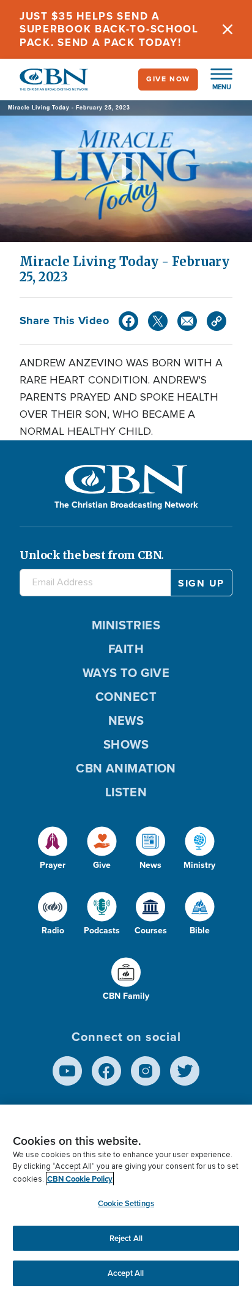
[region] (126, 1200)
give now (168, 78)
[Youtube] (67, 1071)
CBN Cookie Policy (80, 1179)
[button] (215, 80)
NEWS (126, 720)
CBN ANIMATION (126, 768)
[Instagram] (145, 1071)
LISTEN (126, 792)
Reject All (126, 1238)
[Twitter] (158, 321)
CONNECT (126, 696)
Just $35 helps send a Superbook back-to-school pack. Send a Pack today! (109, 29)
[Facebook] (128, 321)
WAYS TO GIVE (126, 673)
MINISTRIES (126, 625)
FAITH (126, 649)
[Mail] (187, 321)
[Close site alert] (227, 29)
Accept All (126, 1273)
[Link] (216, 321)
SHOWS (126, 744)
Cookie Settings (126, 1203)
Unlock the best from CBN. (92, 555)
